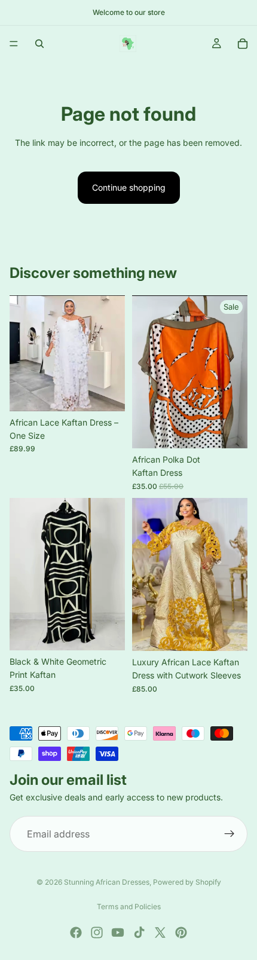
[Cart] (243, 43)
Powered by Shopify (187, 882)
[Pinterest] (181, 932)
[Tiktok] (139, 932)
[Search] (39, 43)
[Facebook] (76, 932)
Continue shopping (129, 187)
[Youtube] (118, 932)
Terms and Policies (129, 906)
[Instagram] (97, 932)
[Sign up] (229, 833)
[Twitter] (160, 932)
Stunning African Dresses (106, 882)
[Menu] (13, 43)
